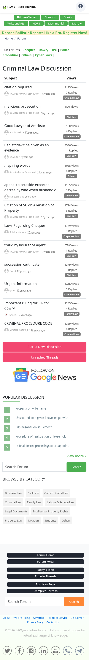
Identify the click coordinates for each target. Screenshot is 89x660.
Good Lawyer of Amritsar (24, 125)
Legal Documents (16, 511)
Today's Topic (45, 570)
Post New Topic (46, 584)
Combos (50, 17)
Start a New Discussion (45, 346)
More (75, 23)
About (6, 618)
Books (68, 17)
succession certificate (22, 264)
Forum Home (45, 555)
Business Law (13, 493)
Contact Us (53, 622)
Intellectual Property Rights (50, 511)
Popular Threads (45, 576)
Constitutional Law (56, 493)
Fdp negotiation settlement (34, 427)
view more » (76, 456)
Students (50, 520)
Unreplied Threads (44, 357)
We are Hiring (21, 618)
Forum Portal (45, 561)
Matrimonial (56, 23)
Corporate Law (71, 236)
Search (76, 467)
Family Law (71, 195)
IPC (54, 50)
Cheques (28, 50)
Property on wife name (31, 408)
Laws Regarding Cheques (25, 225)
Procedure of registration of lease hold (41, 436)
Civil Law (71, 117)
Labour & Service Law (60, 502)
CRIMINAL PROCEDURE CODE (28, 323)
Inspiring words (17, 165)
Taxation (33, 520)
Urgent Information (20, 283)
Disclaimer (77, 618)
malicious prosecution (22, 106)
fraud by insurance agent (25, 245)
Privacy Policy (35, 622)
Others (26, 55)
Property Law (13, 520)
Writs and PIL (15, 23)
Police (64, 50)
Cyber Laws (43, 55)
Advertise (38, 618)
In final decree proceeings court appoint (42, 446)
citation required (18, 87)
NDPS (36, 23)
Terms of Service (58, 618)
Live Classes (29, 17)
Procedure (10, 55)
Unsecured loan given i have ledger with (42, 418)
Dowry (43, 50)
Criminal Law (71, 97)
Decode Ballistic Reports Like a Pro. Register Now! (44, 32)
